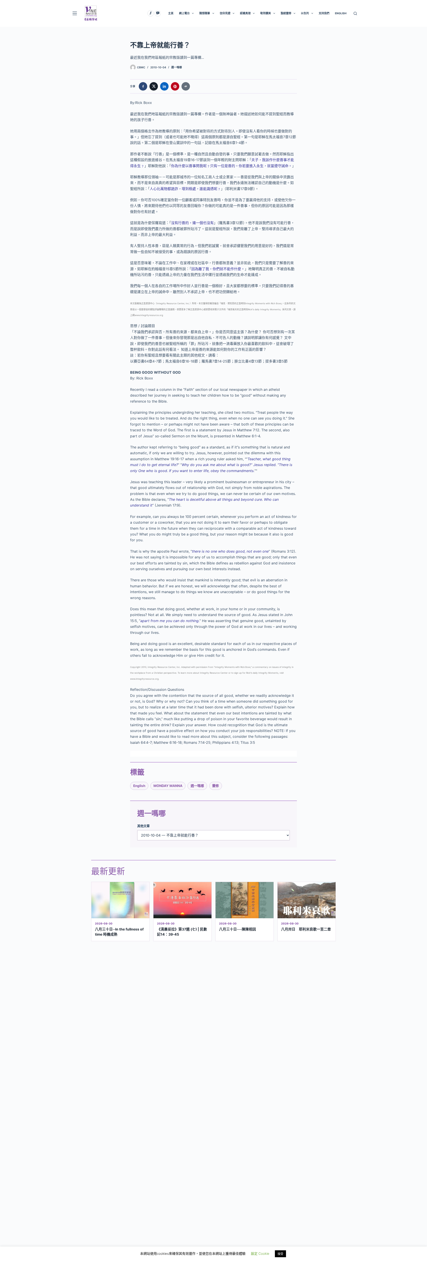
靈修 (215, 786)
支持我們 (324, 13)
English (139, 786)
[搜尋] (355, 13)
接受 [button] (280, 1253)
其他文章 (143, 826)
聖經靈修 (286, 13)
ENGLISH (340, 13)
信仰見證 (225, 13)
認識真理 (245, 13)
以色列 (305, 13)
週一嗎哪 (176, 67)
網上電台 (184, 13)
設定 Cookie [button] (260, 1253)
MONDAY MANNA (167, 786)
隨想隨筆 (204, 13)
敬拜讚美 (265, 13)
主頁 (170, 13)
